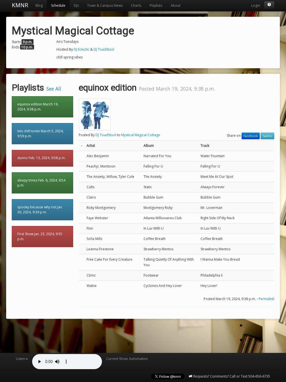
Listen (20, 358)
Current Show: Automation (127, 358)
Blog (39, 5)
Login (255, 5)
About (175, 5)
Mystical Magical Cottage (140, 135)
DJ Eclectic (82, 49)
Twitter (267, 136)
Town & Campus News (105, 5)
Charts (136, 5)
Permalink (266, 298)
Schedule (58, 5)
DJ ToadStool (104, 49)
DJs (76, 5)
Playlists (156, 5)
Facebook (251, 136)
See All (53, 88)
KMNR (20, 5)
